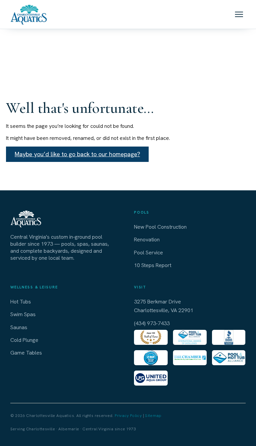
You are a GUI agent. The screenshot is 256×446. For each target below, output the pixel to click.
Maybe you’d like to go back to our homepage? (77, 154)
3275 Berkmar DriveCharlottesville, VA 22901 (163, 306)
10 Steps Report (152, 265)
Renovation (147, 239)
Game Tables (26, 352)
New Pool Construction (160, 226)
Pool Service (148, 252)
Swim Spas (23, 314)
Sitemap (153, 415)
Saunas (18, 327)
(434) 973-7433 (152, 323)
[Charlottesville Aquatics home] (28, 14)
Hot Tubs (20, 301)
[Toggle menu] (239, 14)
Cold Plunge (24, 340)
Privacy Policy (128, 415)
